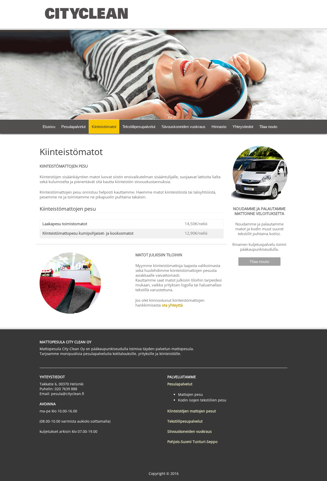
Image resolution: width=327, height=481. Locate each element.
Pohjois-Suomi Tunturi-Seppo (192, 441)
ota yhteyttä (172, 305)
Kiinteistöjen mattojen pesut (191, 411)
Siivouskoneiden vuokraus (183, 126)
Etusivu (49, 126)
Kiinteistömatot (104, 126)
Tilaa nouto (268, 126)
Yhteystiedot (242, 126)
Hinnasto (219, 126)
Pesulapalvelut (73, 126)
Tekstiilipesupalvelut (138, 126)
